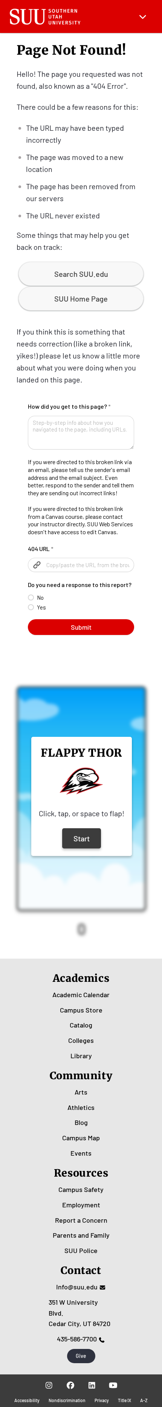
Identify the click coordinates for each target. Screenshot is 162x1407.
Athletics (81, 1107)
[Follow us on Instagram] (48, 1385)
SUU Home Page (81, 298)
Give (81, 1356)
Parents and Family (81, 1235)
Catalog (81, 1025)
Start (81, 838)
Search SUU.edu (81, 273)
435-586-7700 (77, 1339)
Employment (81, 1205)
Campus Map (81, 1138)
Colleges (81, 1040)
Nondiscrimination (67, 1400)
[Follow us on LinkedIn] (91, 1385)
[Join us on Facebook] (70, 1385)
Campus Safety (81, 1189)
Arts (81, 1092)
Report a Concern (81, 1220)
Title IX (124, 1400)
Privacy (102, 1400)
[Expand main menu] (143, 16)
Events (81, 1153)
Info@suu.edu (77, 1287)
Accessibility (27, 1400)
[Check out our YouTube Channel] (113, 1385)
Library (81, 1056)
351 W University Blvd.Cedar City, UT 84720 (79, 1313)
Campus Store (81, 1010)
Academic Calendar (81, 994)
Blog (81, 1122)
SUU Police (81, 1250)
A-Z (144, 1400)
